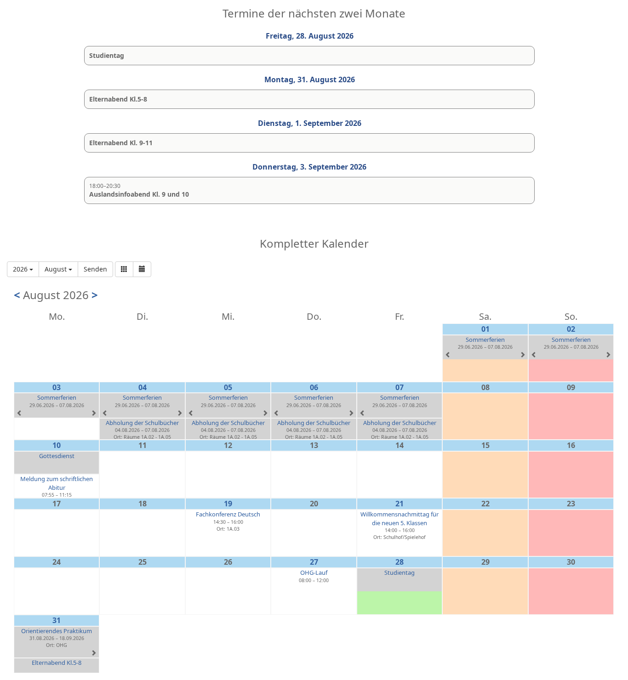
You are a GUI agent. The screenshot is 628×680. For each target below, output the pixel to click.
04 (142, 387)
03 (56, 387)
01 (485, 329)
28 (399, 562)
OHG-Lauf (313, 572)
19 (228, 504)
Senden (95, 269)
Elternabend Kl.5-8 (56, 662)
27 (314, 562)
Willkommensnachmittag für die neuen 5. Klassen (399, 518)
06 (314, 387)
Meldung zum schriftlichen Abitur (56, 483)
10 (56, 445)
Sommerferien (485, 339)
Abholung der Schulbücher (142, 423)
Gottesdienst (56, 456)
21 (399, 504)
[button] (124, 269)
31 (56, 620)
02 (571, 329)
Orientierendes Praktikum (56, 631)
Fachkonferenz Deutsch (228, 514)
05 (228, 387)
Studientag (399, 572)
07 (399, 387)
